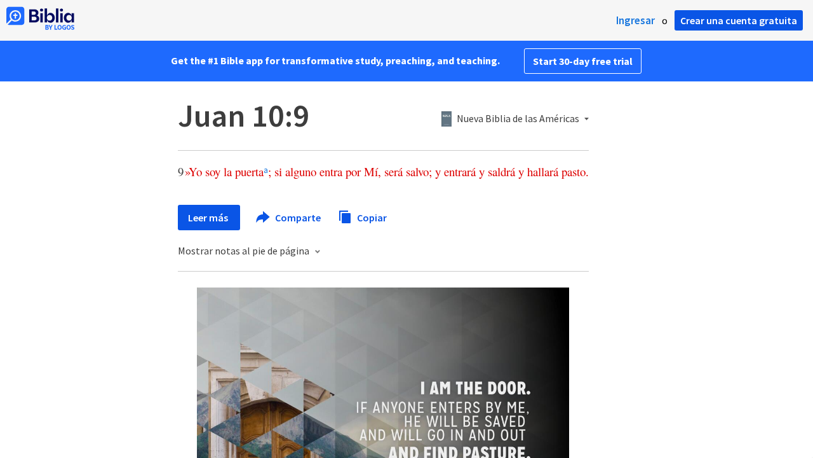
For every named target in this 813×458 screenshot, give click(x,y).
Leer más (209, 217)
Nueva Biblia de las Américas (518, 119)
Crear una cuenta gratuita (738, 20)
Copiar (371, 217)
